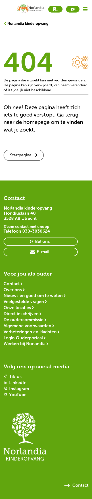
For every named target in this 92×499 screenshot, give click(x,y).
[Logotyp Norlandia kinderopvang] (46, 438)
